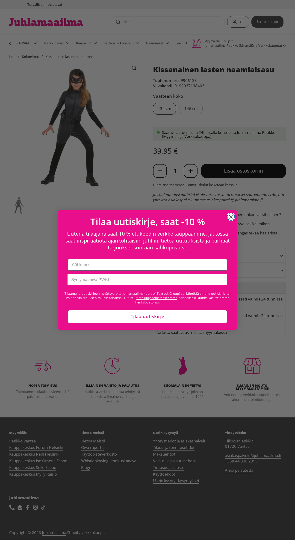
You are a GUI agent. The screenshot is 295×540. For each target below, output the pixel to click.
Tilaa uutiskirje (147, 316)
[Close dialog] (231, 216)
